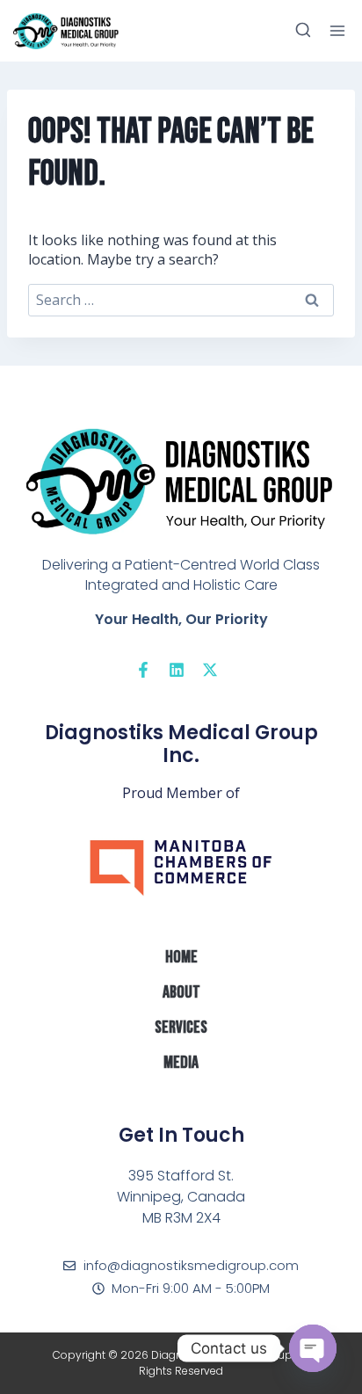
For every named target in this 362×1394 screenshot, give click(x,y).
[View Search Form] (303, 31)
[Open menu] (337, 30)
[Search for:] (181, 299)
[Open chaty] (313, 1348)
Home (181, 957)
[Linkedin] (177, 670)
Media (181, 1062)
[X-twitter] (210, 670)
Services (181, 1027)
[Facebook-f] (143, 670)
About (181, 992)
